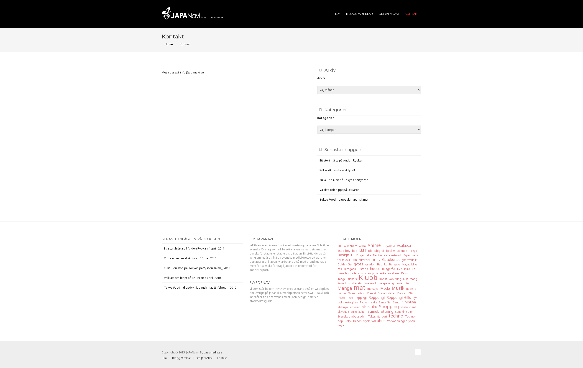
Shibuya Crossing (349, 307)
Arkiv (321, 78)
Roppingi (361, 298)
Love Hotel (402, 283)
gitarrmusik (409, 260)
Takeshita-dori (377, 316)
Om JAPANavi (388, 13)
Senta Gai (385, 302)
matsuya (372, 289)
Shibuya (409, 302)
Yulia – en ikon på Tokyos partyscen (344, 180)
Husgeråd (388, 269)
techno (396, 316)
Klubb (368, 277)
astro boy (344, 251)
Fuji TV (376, 260)
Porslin (402, 293)
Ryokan (364, 302)
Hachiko (382, 264)
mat (360, 287)
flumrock (364, 260)
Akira (362, 246)
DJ (353, 254)
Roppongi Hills (398, 297)
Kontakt (412, 13)
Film (354, 260)
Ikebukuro (403, 269)
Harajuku (395, 264)
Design (343, 254)
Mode (385, 288)
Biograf (379, 251)
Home (168, 44)
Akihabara (350, 246)
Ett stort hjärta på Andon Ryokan (341, 160)
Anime (374, 245)
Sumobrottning (380, 311)
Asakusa (404, 245)
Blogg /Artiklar (359, 13)
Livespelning (386, 283)
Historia (363, 269)
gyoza (358, 264)
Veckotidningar (397, 321)
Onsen (352, 293)
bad (354, 251)
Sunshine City (403, 312)
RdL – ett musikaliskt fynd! (337, 170)
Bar (362, 250)
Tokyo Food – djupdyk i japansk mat (344, 199)
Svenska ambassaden (352, 316)
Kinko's (352, 279)
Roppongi (376, 297)
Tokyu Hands (353, 321)
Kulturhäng (410, 279)
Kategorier (325, 118)
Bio (370, 251)
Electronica (380, 255)
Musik (398, 288)
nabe (409, 289)
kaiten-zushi (358, 273)
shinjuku (369, 306)
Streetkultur (358, 312)
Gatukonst (391, 259)
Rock (350, 298)
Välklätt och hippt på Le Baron (340, 190)
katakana (393, 273)
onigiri (342, 293)
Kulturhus (344, 283)
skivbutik (343, 312)
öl (416, 289)
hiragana (350, 269)
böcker (390, 251)
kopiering (395, 279)
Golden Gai (345, 264)
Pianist (371, 293)
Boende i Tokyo (407, 251)
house (375, 268)
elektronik (395, 255)
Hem (337, 13)
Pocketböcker (387, 293)
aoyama (389, 245)
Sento (397, 302)
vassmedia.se (213, 352)
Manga (345, 288)
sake (374, 302)
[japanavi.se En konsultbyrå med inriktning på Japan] (192, 13)
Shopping (389, 306)
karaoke (381, 273)
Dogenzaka (363, 255)
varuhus (378, 320)
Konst (383, 279)
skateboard (408, 307)
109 (340, 246)
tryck (366, 321)
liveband (370, 283)
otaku (362, 293)
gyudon (370, 264)
